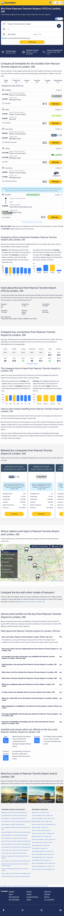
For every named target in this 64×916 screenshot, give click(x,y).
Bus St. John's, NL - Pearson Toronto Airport (14, 853)
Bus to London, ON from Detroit (41, 830)
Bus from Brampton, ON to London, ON (43, 818)
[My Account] (50, 2)
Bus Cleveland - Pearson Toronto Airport (13, 824)
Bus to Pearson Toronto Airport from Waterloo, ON (16, 873)
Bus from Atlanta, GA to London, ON (42, 815)
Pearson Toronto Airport (41, 546)
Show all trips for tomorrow (33, 222)
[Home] (24, 2)
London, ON (57, 546)
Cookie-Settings (32, 897)
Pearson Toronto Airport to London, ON (32, 602)
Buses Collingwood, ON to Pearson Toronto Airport (16, 832)
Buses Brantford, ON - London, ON (42, 821)
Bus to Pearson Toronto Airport (27, 886)
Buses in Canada (13, 886)
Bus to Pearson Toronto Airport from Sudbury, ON (16, 861)
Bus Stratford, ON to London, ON (41, 860)
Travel (28, 900)
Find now (55, 104)
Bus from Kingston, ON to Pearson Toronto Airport (16, 844)
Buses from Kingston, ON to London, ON (43, 839)
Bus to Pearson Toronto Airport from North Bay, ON (16, 847)
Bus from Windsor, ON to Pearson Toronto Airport (16, 876)
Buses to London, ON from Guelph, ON (43, 833)
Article (46, 897)
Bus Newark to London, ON (40, 848)
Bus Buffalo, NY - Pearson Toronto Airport (13, 818)
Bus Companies (14, 900)
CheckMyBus (3, 886)
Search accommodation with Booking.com (17, 38)
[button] (30, 558)
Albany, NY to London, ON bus (40, 812)
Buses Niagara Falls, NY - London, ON (42, 851)
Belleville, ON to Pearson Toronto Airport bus (14, 812)
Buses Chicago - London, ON (40, 827)
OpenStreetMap (54, 580)
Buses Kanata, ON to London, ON (41, 836)
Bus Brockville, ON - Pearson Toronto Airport (14, 815)
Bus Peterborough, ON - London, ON (42, 857)
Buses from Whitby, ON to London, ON (43, 866)
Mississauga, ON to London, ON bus (42, 842)
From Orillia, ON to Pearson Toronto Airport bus (15, 850)
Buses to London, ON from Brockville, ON (44, 824)
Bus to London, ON (42, 886)
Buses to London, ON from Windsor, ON (43, 869)
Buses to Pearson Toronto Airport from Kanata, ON (16, 841)
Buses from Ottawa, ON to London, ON (43, 854)
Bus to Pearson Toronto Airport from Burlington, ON (16, 821)
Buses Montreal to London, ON (41, 845)
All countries (49, 900)
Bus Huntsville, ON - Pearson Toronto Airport (14, 838)
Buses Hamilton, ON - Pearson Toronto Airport (15, 835)
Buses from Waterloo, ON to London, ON (43, 863)
